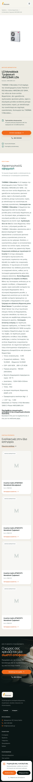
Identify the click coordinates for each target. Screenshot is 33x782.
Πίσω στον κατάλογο (8, 446)
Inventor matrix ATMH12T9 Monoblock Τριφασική (13, 529)
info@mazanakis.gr (9, 726)
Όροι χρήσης (5, 758)
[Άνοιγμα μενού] (29, 4)
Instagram (14, 710)
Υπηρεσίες (5, 740)
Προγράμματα (6, 743)
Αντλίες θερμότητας (13, 10)
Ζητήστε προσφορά (15, 133)
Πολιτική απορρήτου (8, 755)
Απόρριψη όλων (23, 773)
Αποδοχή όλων (9, 773)
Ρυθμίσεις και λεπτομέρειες (17, 777)
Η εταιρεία (5, 735)
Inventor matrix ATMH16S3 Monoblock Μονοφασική (13, 484)
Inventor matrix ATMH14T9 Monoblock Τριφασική (13, 574)
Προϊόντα (4, 10)
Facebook (5, 710)
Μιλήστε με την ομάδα (15, 672)
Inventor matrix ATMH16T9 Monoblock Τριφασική (13, 619)
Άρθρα (4, 746)
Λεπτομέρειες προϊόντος (10, 491)
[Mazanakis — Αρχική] (6, 4)
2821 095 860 (18, 138)
